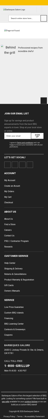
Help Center (9, 263)
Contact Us (9, 235)
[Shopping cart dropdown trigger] (44, 9)
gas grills (5, 402)
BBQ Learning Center (14, 324)
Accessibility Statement (35, 416)
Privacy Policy (9, 416)
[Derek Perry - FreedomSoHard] (36, 77)
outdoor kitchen (31, 402)
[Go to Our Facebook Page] (7, 165)
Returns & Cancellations (15, 274)
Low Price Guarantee (14, 307)
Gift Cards (9, 285)
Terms (20, 416)
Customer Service (16, 256)
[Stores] (34, 9)
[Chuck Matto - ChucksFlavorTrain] (12, 77)
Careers (8, 230)
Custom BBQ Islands (14, 312)
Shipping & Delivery (13, 268)
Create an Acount (12, 186)
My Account (9, 180)
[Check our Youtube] (22, 165)
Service (9, 300)
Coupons (8, 335)
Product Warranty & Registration (19, 279)
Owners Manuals (12, 291)
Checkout (8, 202)
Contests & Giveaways (14, 329)
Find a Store (9, 224)
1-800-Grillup (17, 366)
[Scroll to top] (44, 100)
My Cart (7, 197)
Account (10, 173)
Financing (8, 318)
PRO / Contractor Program (16, 241)
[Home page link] (13, 9)
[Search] (44, 18)
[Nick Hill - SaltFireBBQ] (36, 65)
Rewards (8, 246)
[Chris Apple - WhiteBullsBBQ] (36, 89)
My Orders (9, 191)
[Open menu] (4, 18)
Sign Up (37, 136)
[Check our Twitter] (15, 165)
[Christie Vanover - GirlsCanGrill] (12, 65)
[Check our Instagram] (30, 165)
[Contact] (39, 9)
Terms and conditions (25, 143)
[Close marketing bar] (45, 2)
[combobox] (28, 18)
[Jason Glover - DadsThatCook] (12, 89)
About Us (10, 211)
